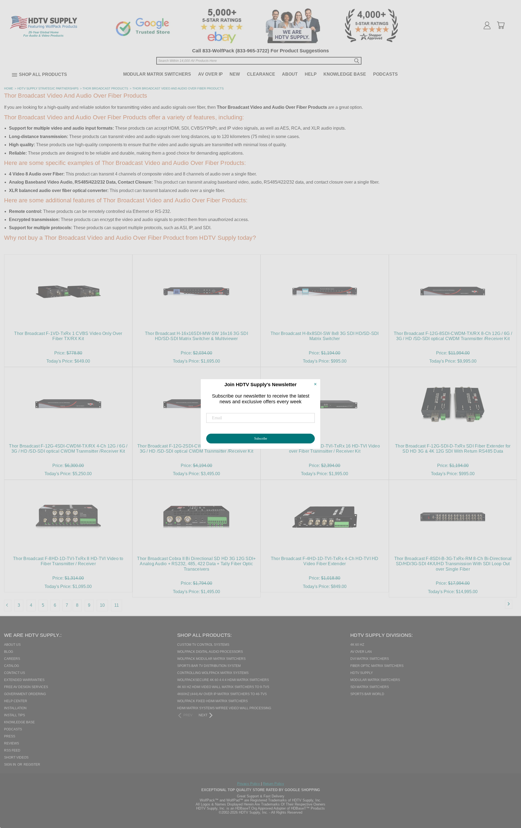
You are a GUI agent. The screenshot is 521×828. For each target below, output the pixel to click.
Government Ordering (25, 694)
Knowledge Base (344, 74)
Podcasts (385, 74)
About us (12, 645)
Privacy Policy (249, 784)
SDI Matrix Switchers (369, 687)
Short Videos (16, 757)
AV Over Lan (361, 652)
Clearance (261, 74)
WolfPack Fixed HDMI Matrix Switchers (212, 701)
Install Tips (14, 715)
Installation (15, 708)
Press (9, 736)
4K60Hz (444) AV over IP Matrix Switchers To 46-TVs (222, 694)
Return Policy (273, 784)
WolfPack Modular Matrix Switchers (211, 659)
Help (311, 74)
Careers (12, 659)
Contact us (14, 673)
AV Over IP (210, 74)
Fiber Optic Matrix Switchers (377, 666)
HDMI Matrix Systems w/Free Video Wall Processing (224, 708)
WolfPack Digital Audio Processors (210, 652)
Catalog (11, 666)
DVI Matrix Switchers (369, 659)
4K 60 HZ (357, 645)
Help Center (15, 701)
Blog (8, 652)
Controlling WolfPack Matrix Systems (213, 673)
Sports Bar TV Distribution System (209, 666)
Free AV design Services (26, 687)
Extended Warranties (24, 680)
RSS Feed (12, 750)
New (235, 74)
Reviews (11, 743)
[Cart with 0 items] (501, 25)
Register (32, 764)
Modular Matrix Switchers (157, 74)
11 (116, 605)
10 (102, 605)
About (290, 74)
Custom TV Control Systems (203, 645)
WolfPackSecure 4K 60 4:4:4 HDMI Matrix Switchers (223, 680)
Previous (507, 796)
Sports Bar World (367, 694)
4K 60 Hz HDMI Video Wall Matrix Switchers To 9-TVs (223, 687)
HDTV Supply (361, 673)
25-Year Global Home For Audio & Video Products (43, 34)
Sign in (10, 764)
